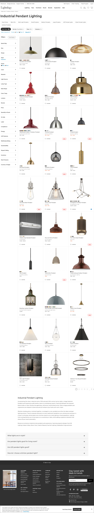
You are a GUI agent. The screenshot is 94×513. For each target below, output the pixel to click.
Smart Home (5, 22)
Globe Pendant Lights (80, 22)
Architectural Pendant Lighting (61, 485)
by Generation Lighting (75, 275)
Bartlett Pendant (49, 97)
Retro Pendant (49, 344)
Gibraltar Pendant (49, 167)
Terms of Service (80, 485)
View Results (12, 37)
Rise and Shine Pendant (51, 238)
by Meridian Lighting (49, 345)
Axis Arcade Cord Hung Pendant (53, 308)
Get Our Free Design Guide (9, 489)
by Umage (72, 63)
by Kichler (47, 204)
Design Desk (35, 472)
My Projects (67, 3)
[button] (6, 32)
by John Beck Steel (23, 380)
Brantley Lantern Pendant (26, 308)
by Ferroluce (22, 98)
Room (44, 8)
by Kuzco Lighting (48, 134)
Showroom (3, 3)
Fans (32, 8)
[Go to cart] (91, 7)
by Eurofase (72, 380)
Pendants (16, 11)
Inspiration (57, 8)
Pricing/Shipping (24, 478)
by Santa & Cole (73, 98)
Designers (58, 478)
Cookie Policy (26, 511)
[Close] (91, 509)
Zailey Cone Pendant (75, 308)
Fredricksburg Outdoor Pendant (78, 273)
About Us (47, 472)
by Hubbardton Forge (74, 204)
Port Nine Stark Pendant (76, 238)
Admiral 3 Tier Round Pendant (78, 379)
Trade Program (84, 3)
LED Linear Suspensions (61, 495)
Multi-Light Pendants (23, 22)
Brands (50, 8)
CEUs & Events (36, 480)
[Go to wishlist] (88, 7)
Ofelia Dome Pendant (50, 62)
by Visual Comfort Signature (25, 310)
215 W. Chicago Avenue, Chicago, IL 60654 (78, 502)
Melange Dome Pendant (51, 379)
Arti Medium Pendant (25, 344)
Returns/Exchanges (24, 476)
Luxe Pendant (74, 167)
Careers (46, 479)
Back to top (48, 462)
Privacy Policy (72, 485)
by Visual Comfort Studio (25, 169)
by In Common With (24, 63)
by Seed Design (48, 275)
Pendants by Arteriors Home (60, 489)
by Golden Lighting (49, 98)
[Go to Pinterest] (74, 490)
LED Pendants (59, 483)
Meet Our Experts (47, 477)
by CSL (71, 169)
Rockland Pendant (24, 167)
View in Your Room (37, 485)
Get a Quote (23, 490)
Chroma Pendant (49, 132)
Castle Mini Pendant (50, 273)
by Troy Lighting (48, 239)
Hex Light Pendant (25, 379)
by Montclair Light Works (25, 134)
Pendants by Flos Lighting (59, 492)
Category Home (3, 11)
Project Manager (36, 476)
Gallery (57, 474)
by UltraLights (22, 239)
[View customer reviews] (84, 489)
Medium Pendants (45, 22)
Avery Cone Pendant (50, 203)
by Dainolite (47, 63)
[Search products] (81, 7)
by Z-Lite (47, 380)
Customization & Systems (36, 482)
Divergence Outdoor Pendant (78, 203)
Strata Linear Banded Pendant (27, 238)
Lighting (27, 8)
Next (93, 389)
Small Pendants (35, 22)
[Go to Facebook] (70, 490)
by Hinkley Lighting (23, 275)
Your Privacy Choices (23, 482)
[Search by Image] (84, 8)
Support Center (20, 3)
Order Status (23, 484)
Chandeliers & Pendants (10, 11)
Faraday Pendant (74, 62)
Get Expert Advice (24, 491)
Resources (35, 492)
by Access (22, 204)
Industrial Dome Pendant (26, 97)
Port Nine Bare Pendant (26, 203)
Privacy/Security (24, 479)
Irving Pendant (74, 132)
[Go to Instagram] (78, 490)
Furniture (38, 8)
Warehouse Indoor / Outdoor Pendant (30, 132)
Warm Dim (13, 22)
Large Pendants (57, 22)
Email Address (73, 480)
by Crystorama (73, 345)
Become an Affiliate (47, 482)
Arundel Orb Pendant (25, 62)
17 (91, 389)
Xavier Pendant (74, 344)
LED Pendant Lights (68, 22)
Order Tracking (75, 3)
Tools (34, 490)
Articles (58, 472)
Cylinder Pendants (6, 25)
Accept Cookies (77, 509)
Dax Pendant (23, 273)
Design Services (11, 3)
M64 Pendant (73, 97)
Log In (91, 3)
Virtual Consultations (37, 474)
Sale (63, 8)
